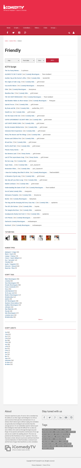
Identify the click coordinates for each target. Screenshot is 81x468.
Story (6, 289)
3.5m (6, 342)
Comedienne (56, 441)
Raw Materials (9, 309)
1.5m (6, 334)
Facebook (8, 225)
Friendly (7, 262)
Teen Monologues (10, 283)
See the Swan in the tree (12, 116)
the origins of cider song (12, 82)
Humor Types (12, 41)
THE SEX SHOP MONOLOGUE (14, 97)
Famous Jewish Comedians (49, 446)
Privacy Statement (36, 465)
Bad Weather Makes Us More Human (16, 101)
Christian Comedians (60, 439)
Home (8, 28)
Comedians (26, 28)
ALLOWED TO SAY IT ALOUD (13, 74)
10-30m (7, 362)
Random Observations (12, 303)
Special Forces (9, 104)
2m (6, 336)
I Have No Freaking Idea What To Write (17, 172)
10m (6, 358)
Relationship (9, 297)
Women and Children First (13, 138)
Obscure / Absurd (10, 266)
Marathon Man (9, 93)
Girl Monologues (10, 301)
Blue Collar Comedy (48, 439)
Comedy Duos (64, 441)
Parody (7, 311)
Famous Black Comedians (49, 443)
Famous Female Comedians (64, 443)
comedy (7, 281)
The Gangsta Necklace (12, 210)
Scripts (16, 28)
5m (6, 348)
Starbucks (8, 221)
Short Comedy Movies (60, 432)
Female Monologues (11, 285)
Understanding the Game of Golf (15, 187)
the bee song (9, 161)
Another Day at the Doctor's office (16, 78)
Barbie (7, 199)
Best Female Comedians (49, 436)
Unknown (8, 360)
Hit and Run (8, 142)
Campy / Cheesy (10, 256)
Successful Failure (10, 86)
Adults (7, 299)
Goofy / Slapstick (10, 264)
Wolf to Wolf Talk (10, 146)
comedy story (9, 315)
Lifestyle (7, 307)
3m (6, 340)
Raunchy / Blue (10, 268)
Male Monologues (10, 279)
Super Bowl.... (9, 165)
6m (6, 352)
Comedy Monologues (32, 74)
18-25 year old (9, 293)
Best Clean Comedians (48, 434)
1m (6, 332)
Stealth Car (8, 112)
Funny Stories (14, 150)
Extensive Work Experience (13, 131)
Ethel (6, 89)
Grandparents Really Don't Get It (15, 214)
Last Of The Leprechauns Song (14, 157)
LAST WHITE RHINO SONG (13, 123)
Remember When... (11, 168)
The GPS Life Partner (11, 206)
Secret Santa (9, 191)
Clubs (45, 28)
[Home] (14, 7)
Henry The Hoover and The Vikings (15, 135)
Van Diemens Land (10, 153)
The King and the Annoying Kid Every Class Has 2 (20, 202)
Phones (7, 150)
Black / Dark (9, 254)
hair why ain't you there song (14, 180)
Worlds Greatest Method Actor (14, 127)
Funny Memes (14, 70)
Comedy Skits (36, 78)
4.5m (6, 346)
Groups (53, 28)
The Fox (7, 70)
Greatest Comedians (48, 448)
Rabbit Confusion (10, 184)
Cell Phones (9, 218)
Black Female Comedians (62, 436)
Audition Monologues (11, 305)
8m (6, 356)
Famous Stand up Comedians (64, 446)
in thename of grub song (13, 176)
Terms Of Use (46, 465)
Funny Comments (10, 287)
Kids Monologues (10, 313)
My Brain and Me (10, 108)
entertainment (9, 291)
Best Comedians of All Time (62, 434)
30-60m (7, 364)
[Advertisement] (41, 17)
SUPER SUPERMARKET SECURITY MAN (17, 119)
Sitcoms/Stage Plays (48, 432)
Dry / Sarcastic (9, 260)
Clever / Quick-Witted (12, 258)
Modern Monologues (11, 295)
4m (6, 344)
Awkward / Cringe (10, 252)
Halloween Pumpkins (11, 195)
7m (6, 354)
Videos (37, 28)
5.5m (6, 350)
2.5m (6, 338)
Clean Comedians (47, 441)
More (40, 319)
